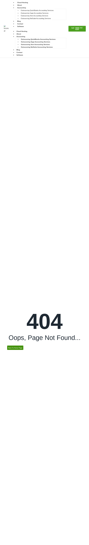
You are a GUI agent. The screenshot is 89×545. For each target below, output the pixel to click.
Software (20, 26)
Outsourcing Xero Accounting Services (34, 16)
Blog (19, 21)
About (19, 5)
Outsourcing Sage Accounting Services (35, 13)
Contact (20, 24)
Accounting (21, 8)
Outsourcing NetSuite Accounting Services (36, 18)
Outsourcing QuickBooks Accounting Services (37, 10)
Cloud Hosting (22, 2)
